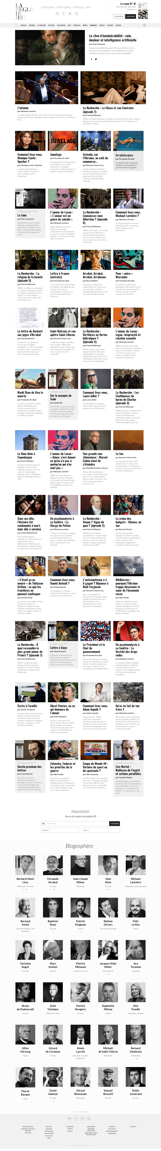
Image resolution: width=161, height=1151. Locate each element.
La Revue (112, 1126)
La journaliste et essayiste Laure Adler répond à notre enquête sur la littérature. (94, 406)
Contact (133, 1126)
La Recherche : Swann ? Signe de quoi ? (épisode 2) (94, 522)
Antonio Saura (60, 651)
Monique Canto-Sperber (31, 165)
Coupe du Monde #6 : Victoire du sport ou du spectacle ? (95, 767)
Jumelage (56, 154)
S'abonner (130, 16)
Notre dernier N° (112, 1131)
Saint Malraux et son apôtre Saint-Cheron (63, 333)
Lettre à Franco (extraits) (59, 275)
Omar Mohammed (29, 533)
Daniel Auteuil (60, 587)
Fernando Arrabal (61, 158)
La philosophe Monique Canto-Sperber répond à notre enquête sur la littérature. (27, 172)
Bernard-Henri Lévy (95, 165)
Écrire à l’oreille (27, 705)
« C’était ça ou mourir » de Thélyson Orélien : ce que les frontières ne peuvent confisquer (30, 586)
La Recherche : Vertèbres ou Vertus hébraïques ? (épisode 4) (95, 336)
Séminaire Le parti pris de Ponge (91, 1133)
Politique (51, 25)
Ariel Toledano (99, 44)
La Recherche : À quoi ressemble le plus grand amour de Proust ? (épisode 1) (29, 649)
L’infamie (22, 107)
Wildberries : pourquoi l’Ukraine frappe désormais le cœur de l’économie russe (128, 586)
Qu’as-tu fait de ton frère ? (127, 707)
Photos (102, 25)
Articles (24, 25)
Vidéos (85, 25)
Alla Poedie (124, 597)
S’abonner (112, 1133)
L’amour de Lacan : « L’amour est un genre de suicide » (61, 215)
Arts (69, 25)
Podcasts (76, 25)
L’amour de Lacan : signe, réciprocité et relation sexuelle (128, 334)
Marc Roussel (92, 774)
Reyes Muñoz (92, 281)
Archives (32, 25)
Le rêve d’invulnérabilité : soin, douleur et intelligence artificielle (112, 37)
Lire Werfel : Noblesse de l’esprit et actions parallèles (128, 769)
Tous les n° (118, 16)
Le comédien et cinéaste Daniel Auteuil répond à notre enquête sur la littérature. (63, 593)
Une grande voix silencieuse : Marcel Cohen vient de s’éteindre (95, 458)
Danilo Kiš (58, 403)
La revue (118, 25)
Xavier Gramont (28, 709)
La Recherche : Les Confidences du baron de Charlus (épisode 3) (127, 397)
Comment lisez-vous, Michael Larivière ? (128, 214)
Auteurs (110, 25)
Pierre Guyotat (27, 219)
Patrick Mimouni (93, 115)
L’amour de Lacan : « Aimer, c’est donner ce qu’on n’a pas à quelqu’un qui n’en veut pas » (63, 460)
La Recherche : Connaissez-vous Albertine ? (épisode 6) (95, 217)
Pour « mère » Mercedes (124, 275)
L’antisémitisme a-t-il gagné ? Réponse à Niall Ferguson (95, 583)
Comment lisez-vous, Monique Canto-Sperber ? (29, 158)
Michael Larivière (28, 111)
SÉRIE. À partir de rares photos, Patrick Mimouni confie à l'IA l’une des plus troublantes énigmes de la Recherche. (28, 667)
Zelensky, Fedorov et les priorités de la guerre (62, 767)
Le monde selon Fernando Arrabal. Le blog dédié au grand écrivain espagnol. (127, 165)
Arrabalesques (124, 155)
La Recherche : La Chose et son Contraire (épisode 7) (108, 109)
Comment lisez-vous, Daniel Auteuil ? (62, 581)
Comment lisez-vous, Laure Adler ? (95, 394)
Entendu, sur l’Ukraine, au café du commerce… (95, 158)
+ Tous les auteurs (80, 1112)
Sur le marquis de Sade (60, 396)
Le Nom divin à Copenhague (26, 455)
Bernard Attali (125, 529)
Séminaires (93, 25)
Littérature (41, 25)
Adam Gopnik (92, 713)
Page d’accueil (28, 1126)
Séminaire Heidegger (91, 1129)
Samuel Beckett (28, 338)
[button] (144, 25)
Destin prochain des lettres (29, 767)
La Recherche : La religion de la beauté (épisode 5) (30, 277)
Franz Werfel (26, 774)
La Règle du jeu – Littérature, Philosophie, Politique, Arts (16, 25)
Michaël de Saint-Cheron (97, 468)
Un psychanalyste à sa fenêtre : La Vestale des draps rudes (127, 649)
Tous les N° (112, 1129)
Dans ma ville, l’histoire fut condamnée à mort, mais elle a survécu (29, 523)
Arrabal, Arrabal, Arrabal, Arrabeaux (94, 275)
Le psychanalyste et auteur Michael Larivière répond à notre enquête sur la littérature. (127, 227)
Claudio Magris (125, 777)
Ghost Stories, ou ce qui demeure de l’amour (62, 709)
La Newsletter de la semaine (28, 1129)
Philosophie (61, 25)
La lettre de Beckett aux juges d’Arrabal (30, 333)
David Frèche (26, 597)
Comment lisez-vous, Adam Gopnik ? (95, 707)
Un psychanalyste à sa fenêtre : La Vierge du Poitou (62, 522)
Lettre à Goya (59, 646)
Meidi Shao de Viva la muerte (30, 394)
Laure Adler (91, 400)
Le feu (119, 453)
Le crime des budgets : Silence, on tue (128, 522)
